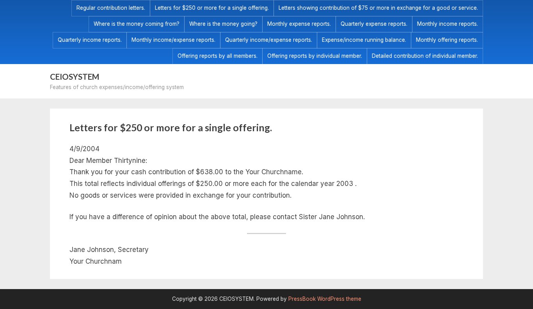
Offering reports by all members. (218, 56)
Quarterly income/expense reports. (268, 40)
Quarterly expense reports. (374, 24)
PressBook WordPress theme (324, 299)
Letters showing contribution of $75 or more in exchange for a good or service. (378, 8)
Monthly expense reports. (299, 24)
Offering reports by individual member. (314, 56)
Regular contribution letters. (110, 8)
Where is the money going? (223, 24)
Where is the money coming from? (136, 24)
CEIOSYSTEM (74, 76)
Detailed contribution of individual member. (425, 56)
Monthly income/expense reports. (173, 40)
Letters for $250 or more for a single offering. (212, 8)
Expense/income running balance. (364, 40)
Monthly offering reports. (447, 40)
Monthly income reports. (447, 24)
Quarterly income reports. (90, 40)
